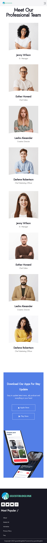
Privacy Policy (7, 531)
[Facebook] (3, 504)
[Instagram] (16, 504)
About (5, 518)
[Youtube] (12, 504)
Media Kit (6, 522)
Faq (4, 535)
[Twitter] (8, 504)
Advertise (6, 527)
